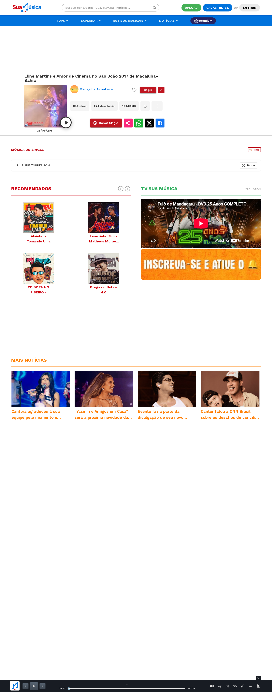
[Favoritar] (134, 90)
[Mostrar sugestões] (161, 90)
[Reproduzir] (66, 122)
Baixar (251, 165)
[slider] (69, 688)
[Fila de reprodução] (220, 686)
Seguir (148, 90)
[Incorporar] (242, 686)
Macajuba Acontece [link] (96, 89)
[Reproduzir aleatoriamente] (227, 686)
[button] (125, 165)
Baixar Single (108, 123)
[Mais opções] (157, 106)
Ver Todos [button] (253, 188)
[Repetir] (235, 686)
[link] (99, 89)
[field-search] (155, 7)
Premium (205, 20)
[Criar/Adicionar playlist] (250, 686)
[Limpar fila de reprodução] (258, 686)
